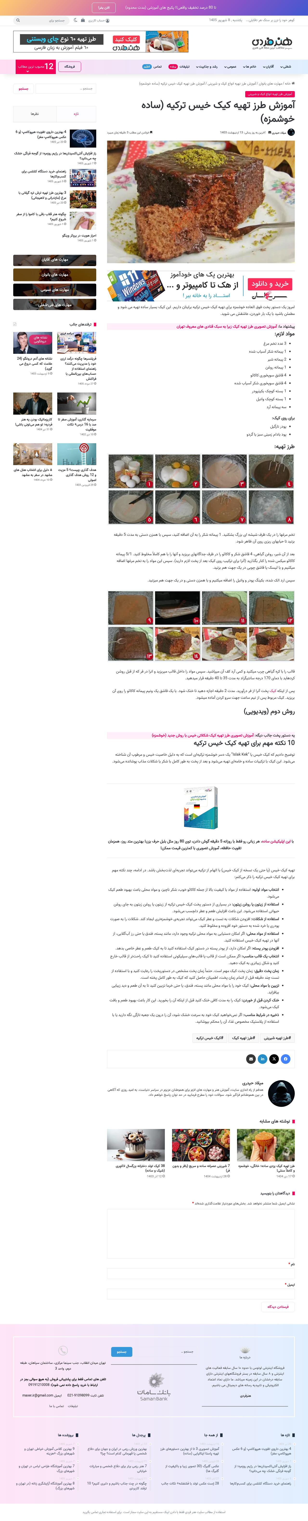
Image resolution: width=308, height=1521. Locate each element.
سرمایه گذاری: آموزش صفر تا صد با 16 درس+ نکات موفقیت (77, 424)
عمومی (231, 66)
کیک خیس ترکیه (208, 1038)
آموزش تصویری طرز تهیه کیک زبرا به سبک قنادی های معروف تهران (227, 327)
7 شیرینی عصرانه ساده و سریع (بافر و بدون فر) (201, 1168)
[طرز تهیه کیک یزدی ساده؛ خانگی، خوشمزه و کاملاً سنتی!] (266, 1145)
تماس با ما (56, 1406)
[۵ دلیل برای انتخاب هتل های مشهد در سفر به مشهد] (32, 454)
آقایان (270, 66)
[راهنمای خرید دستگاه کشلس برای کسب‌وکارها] (83, 178)
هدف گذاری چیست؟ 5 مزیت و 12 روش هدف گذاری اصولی (77, 475)
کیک (273, 691)
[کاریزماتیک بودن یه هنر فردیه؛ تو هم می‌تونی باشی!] (32, 403)
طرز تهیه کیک (242, 1038)
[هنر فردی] (272, 43)
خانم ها (251, 66)
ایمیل (290, 1285)
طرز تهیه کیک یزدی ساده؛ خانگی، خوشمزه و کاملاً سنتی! (266, 1168)
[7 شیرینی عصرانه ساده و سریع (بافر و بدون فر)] (201, 1145)
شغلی (287, 66)
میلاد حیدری (279, 132)
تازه (76, 114)
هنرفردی (245, 1396)
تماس (153, 66)
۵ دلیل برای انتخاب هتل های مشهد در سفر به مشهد (33, 472)
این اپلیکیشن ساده (276, 841)
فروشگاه (69, 66)
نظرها (35, 114)
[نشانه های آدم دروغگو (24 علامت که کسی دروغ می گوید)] (32, 343)
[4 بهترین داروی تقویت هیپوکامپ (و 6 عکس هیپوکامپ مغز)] (83, 139)
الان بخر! (103, 8)
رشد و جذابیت (208, 66)
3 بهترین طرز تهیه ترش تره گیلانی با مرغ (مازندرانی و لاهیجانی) (42, 195)
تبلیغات (180, 66)
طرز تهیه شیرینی (276, 1038)
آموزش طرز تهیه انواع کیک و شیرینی (232, 84)
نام (292, 1264)
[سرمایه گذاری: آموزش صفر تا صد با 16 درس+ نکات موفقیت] (76, 403)
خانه (288, 84)
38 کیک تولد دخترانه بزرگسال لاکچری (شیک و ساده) (140, 1168)
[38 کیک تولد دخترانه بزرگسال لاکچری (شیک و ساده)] (136, 1145)
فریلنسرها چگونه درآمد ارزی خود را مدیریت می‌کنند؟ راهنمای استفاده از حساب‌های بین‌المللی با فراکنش (78, 369)
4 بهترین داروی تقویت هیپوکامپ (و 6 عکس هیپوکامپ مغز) (41, 134)
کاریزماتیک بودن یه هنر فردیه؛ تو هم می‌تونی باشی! (33, 422)
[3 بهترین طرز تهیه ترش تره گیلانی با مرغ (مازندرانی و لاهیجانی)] (83, 199)
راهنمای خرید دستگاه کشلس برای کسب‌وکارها (44, 174)
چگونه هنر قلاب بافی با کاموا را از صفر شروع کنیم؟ (41, 217)
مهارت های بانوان (270, 84)
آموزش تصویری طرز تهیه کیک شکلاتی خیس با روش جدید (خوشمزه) (203, 735)
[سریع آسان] (201, 300)
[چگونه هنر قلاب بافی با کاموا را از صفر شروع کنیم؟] (83, 221)
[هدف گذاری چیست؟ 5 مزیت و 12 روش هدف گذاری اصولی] (76, 454)
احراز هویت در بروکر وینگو (79, 235)
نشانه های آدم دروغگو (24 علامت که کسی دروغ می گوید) (34, 364)
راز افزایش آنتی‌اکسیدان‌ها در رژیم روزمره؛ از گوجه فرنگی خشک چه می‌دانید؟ (55, 156)
